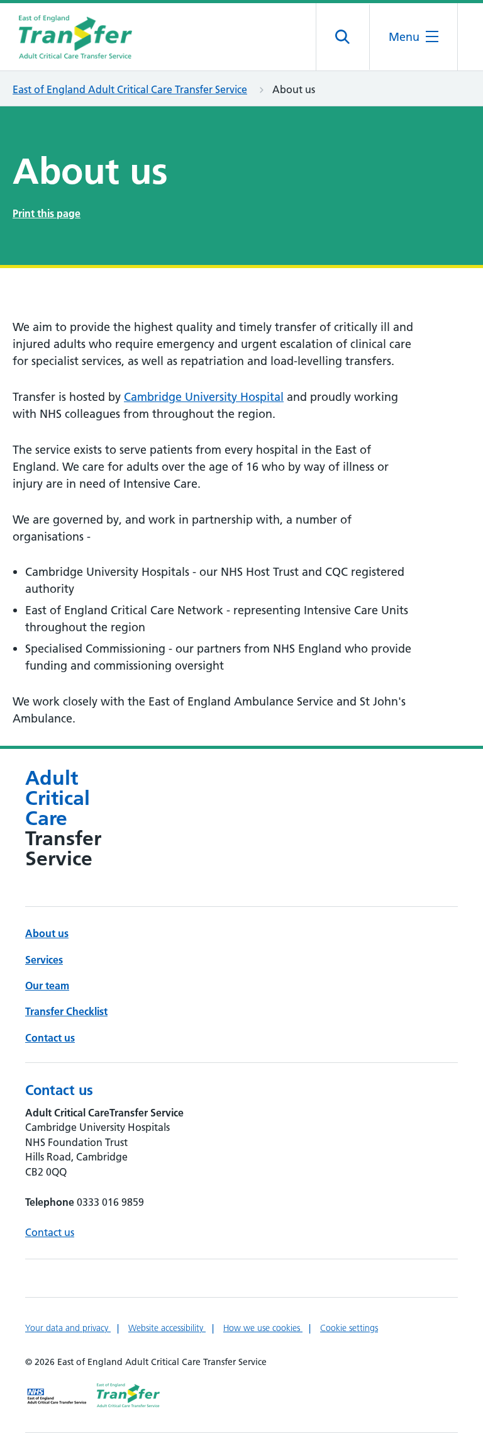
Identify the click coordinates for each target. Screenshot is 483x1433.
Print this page (46, 213)
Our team (47, 985)
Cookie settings (349, 1328)
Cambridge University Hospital (204, 397)
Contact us (50, 1037)
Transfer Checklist (66, 1011)
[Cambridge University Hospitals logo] (75, 37)
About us (47, 933)
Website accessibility (167, 1328)
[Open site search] (343, 37)
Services (44, 959)
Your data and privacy (68, 1328)
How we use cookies (263, 1328)
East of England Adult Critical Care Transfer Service (130, 89)
